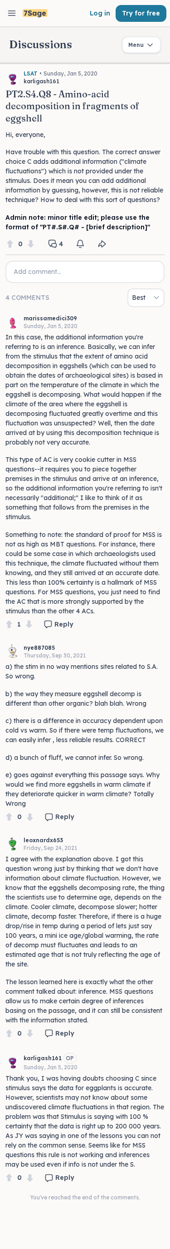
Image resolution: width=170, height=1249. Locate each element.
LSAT (31, 73)
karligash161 (43, 1058)
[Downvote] (31, 244)
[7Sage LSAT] (35, 13)
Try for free (141, 13)
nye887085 (39, 647)
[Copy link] (102, 243)
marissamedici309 (50, 318)
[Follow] (80, 243)
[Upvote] (10, 244)
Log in (100, 13)
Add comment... (37, 272)
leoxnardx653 (43, 840)
